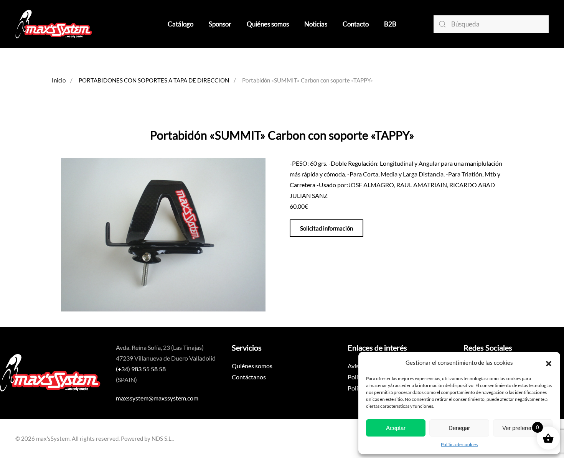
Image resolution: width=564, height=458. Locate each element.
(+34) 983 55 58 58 (141, 368)
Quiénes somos (268, 24)
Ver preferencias (522, 428)
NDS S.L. (162, 438)
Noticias (315, 24)
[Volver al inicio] (53, 24)
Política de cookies (459, 444)
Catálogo (180, 24)
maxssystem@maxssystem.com (157, 398)
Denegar (459, 428)
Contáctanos (249, 377)
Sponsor (220, 24)
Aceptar (396, 428)
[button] (548, 362)
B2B (390, 24)
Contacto (356, 24)
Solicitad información (326, 228)
